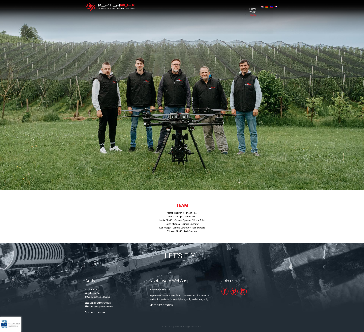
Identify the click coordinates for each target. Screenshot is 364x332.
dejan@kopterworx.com (99, 303)
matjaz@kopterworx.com (100, 306)
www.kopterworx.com (160, 289)
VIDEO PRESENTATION (161, 305)
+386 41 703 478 (96, 312)
